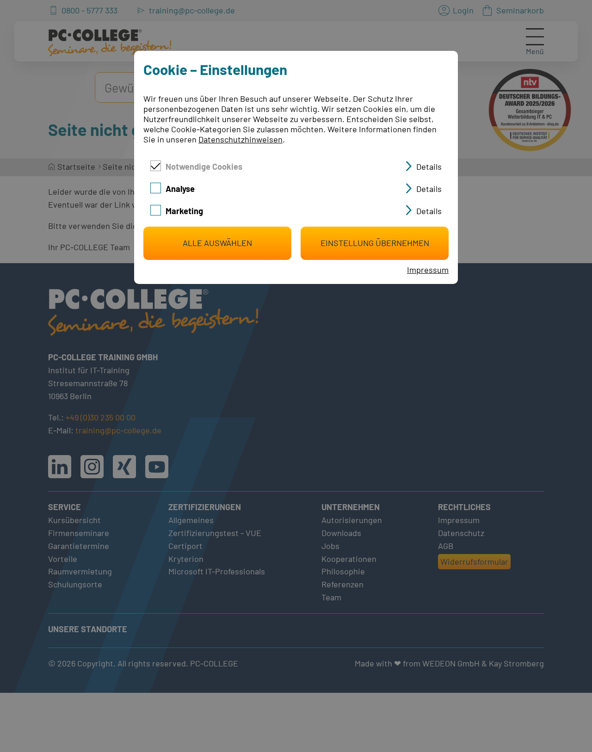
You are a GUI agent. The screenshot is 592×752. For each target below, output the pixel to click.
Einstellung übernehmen (375, 243)
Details (429, 166)
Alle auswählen (217, 243)
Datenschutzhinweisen (240, 139)
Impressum (428, 270)
